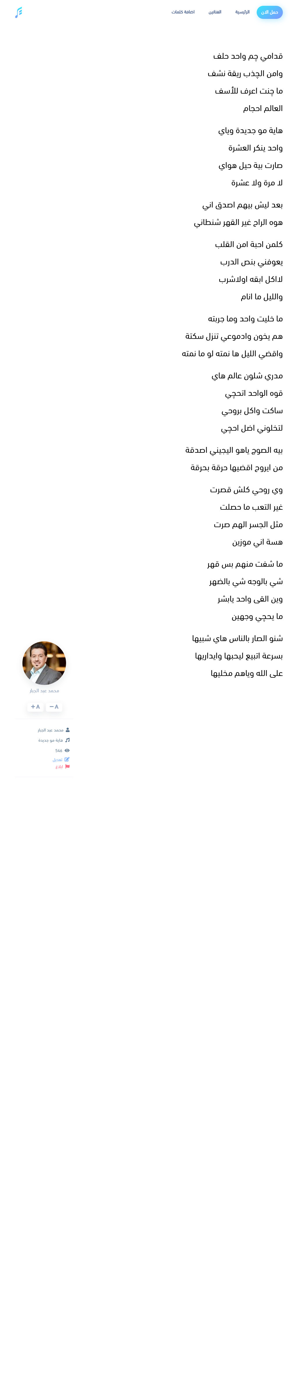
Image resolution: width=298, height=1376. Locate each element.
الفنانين (215, 12)
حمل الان (269, 12)
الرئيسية (242, 12)
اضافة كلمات (183, 12)
